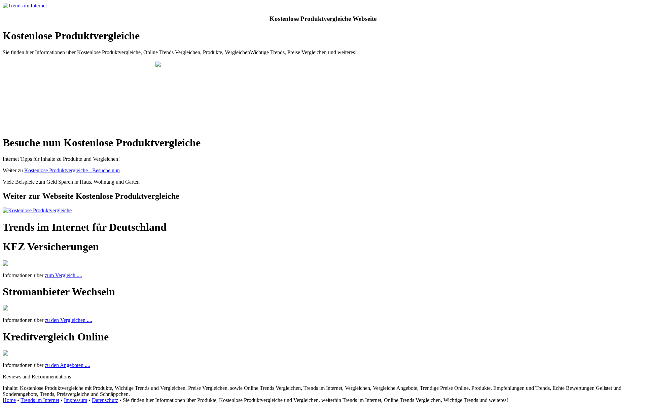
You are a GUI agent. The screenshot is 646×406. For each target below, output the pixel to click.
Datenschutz (105, 400)
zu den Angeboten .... (67, 365)
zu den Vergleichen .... (68, 320)
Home (9, 400)
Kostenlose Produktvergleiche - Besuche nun (72, 170)
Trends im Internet (40, 400)
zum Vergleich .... (63, 275)
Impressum (75, 400)
